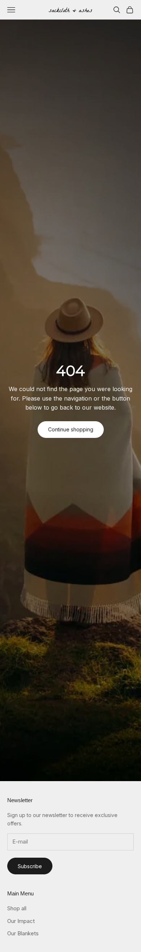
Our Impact (21, 921)
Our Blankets (23, 933)
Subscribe (30, 866)
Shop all (16, 908)
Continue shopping (70, 429)
